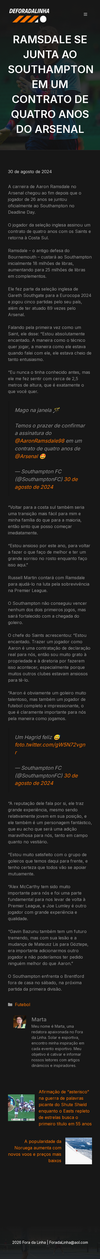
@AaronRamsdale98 (39, 441)
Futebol (22, 1004)
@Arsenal (26, 456)
